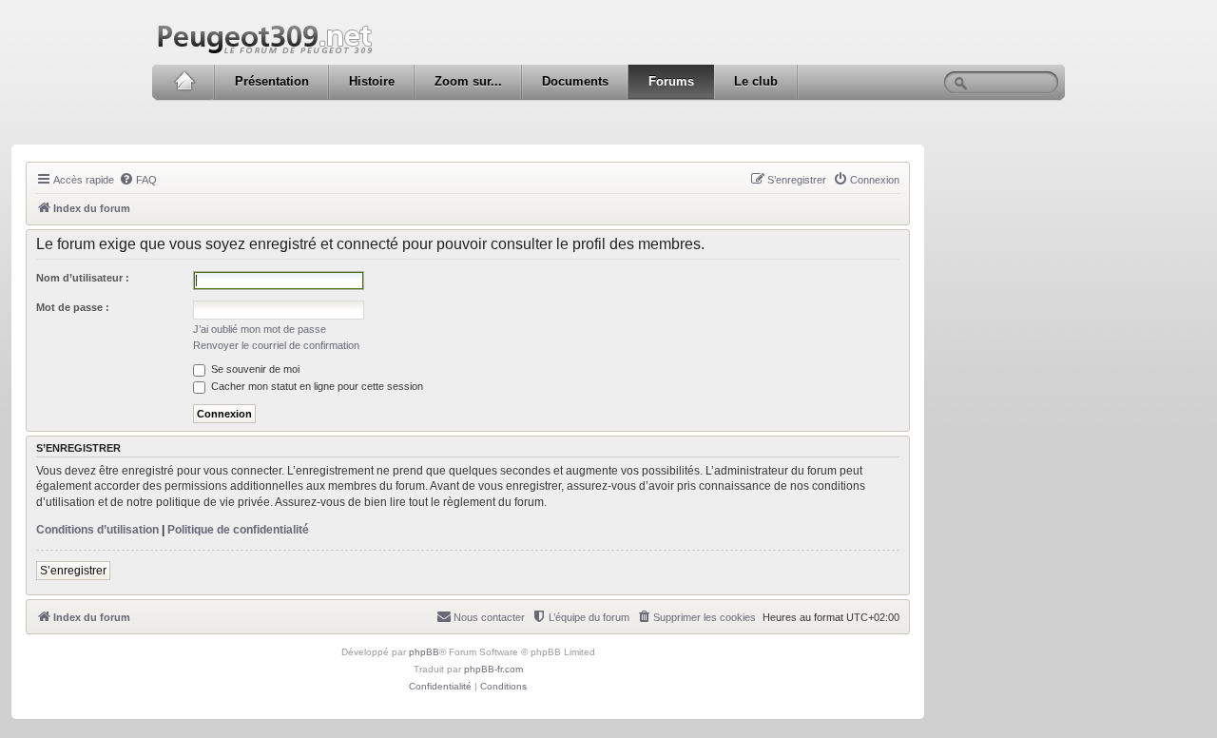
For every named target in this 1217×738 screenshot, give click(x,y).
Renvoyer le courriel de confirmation (276, 345)
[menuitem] (138, 179)
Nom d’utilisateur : (82, 277)
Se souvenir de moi (253, 369)
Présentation (272, 81)
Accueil (184, 82)
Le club (756, 81)
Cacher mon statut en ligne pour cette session (315, 386)
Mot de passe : (72, 307)
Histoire (372, 81)
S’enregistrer (73, 570)
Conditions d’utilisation (97, 529)
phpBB (424, 652)
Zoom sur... (468, 81)
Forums (671, 81)
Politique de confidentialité (238, 529)
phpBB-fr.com (493, 669)
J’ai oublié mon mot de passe (259, 329)
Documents (575, 81)
